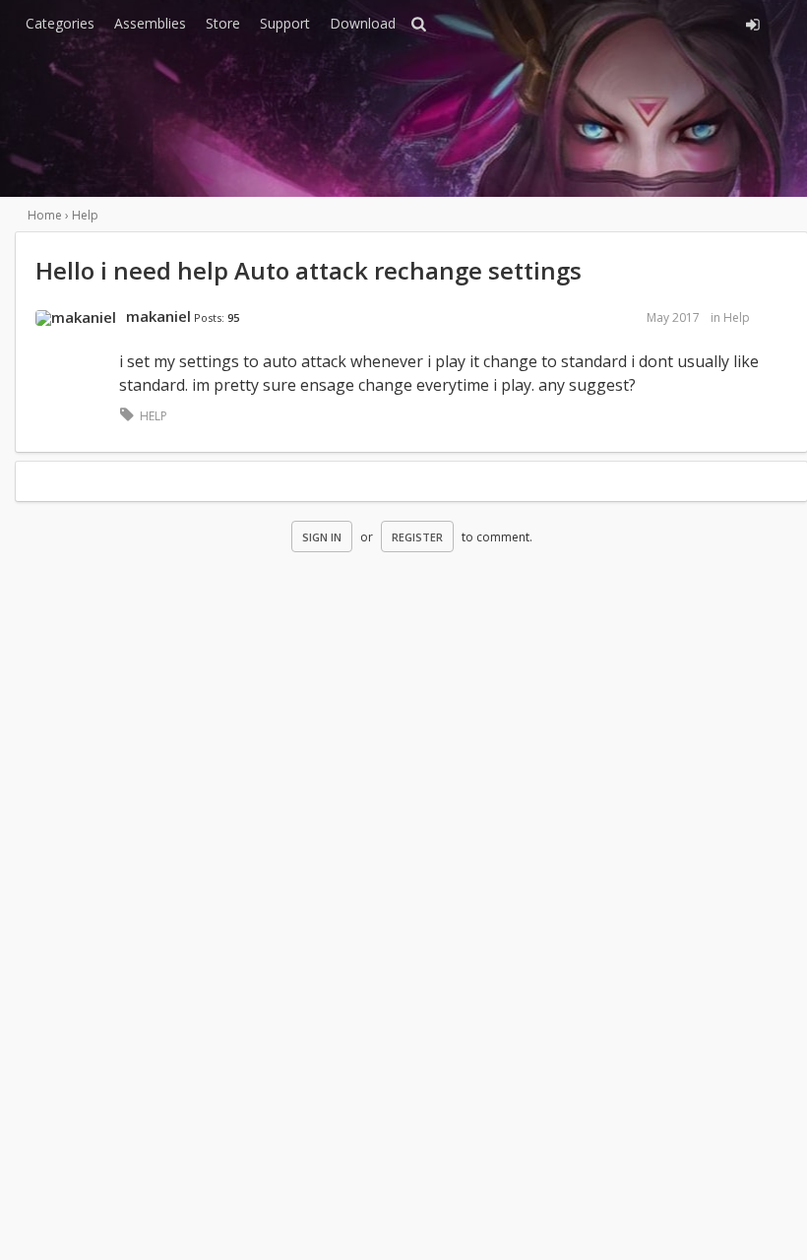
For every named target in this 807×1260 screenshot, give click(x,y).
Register (417, 537)
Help (736, 317)
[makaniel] (75, 318)
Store (223, 23)
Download (363, 23)
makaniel (158, 316)
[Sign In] (652, 21)
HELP (153, 416)
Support (285, 23)
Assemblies (150, 23)
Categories (60, 23)
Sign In (321, 537)
